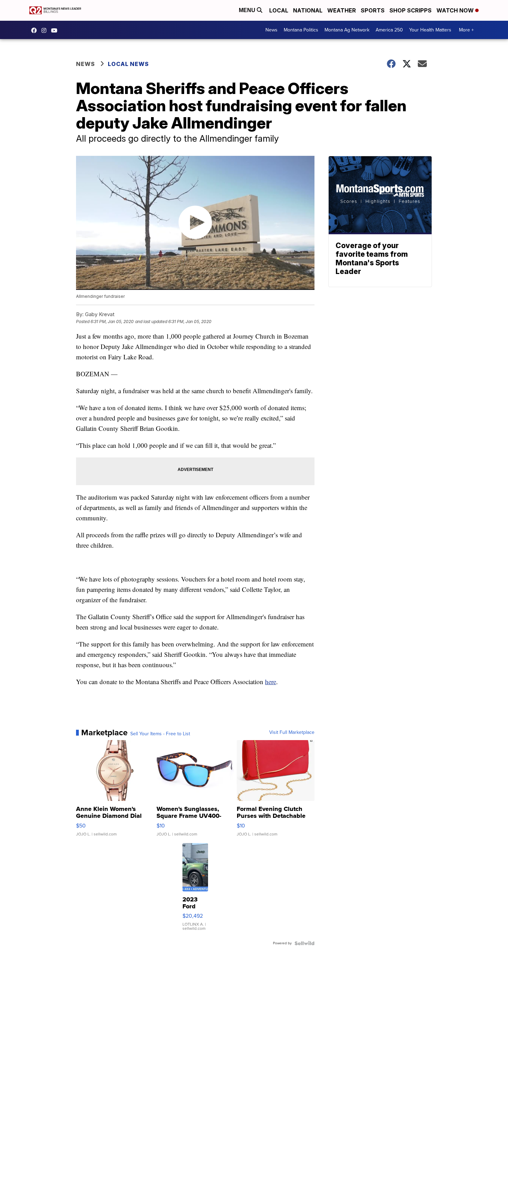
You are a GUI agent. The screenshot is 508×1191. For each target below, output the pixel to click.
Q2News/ (35, 30)
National (307, 10)
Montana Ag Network (346, 30)
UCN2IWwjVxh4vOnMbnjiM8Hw (56, 30)
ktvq (45, 30)
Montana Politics (301, 30)
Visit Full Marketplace (291, 732)
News (271, 30)
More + (466, 30)
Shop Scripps (410, 10)
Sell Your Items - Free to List (160, 733)
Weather (341, 10)
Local (278, 10)
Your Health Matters (430, 30)
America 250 (389, 30)
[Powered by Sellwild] (304, 943)
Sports (373, 10)
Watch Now (455, 10)
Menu (248, 10)
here (270, 681)
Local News (128, 63)
